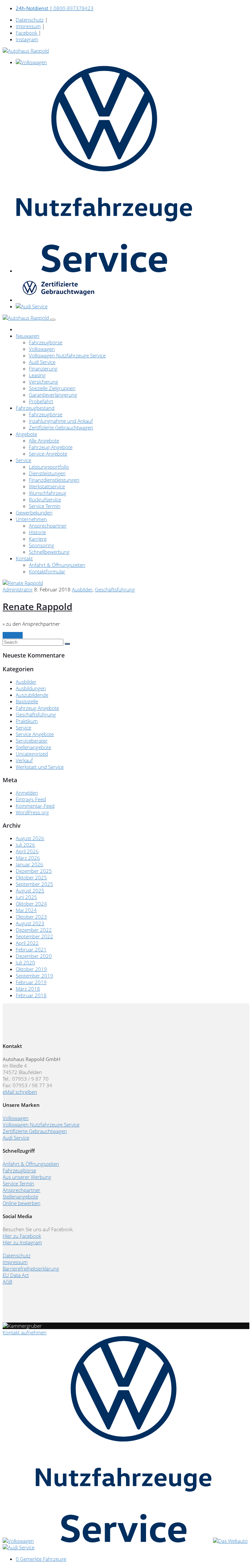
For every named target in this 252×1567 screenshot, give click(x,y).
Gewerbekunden (34, 512)
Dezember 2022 (34, 930)
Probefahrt (41, 401)
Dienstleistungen (47, 473)
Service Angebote (35, 734)
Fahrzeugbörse (45, 342)
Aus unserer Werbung (27, 1177)
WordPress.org (32, 812)
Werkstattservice (47, 486)
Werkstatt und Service (40, 767)
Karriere (38, 538)
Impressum (28, 26)
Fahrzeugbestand (35, 408)
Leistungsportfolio (49, 466)
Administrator (18, 589)
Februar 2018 (31, 995)
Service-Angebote (48, 453)
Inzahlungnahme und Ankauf (61, 421)
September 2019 (34, 975)
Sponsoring (41, 545)
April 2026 (27, 851)
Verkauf (24, 760)
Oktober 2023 (31, 916)
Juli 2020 (25, 962)
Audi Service (42, 362)
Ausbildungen (31, 688)
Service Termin (44, 506)
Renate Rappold (37, 606)
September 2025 (34, 884)
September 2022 (34, 936)
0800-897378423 (55, 8)
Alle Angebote (44, 440)
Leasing (37, 375)
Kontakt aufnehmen (25, 1332)
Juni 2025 (26, 897)
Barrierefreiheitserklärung (31, 1268)
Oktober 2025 (31, 877)
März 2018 (28, 988)
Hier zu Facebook (22, 1236)
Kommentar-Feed (35, 805)
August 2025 (30, 890)
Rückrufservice (45, 499)
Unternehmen (31, 519)
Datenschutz (30, 19)
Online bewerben (21, 1203)
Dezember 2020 (34, 956)
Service (23, 460)
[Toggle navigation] (52, 320)
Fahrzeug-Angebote (51, 447)
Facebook (27, 32)
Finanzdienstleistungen (54, 480)
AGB (7, 1281)
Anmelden (27, 792)
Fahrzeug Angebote (37, 708)
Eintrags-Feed (31, 799)
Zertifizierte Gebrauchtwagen (61, 427)
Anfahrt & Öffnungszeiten (57, 565)
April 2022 (27, 943)
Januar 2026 (29, 864)
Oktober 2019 (31, 969)
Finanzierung (43, 368)
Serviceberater (32, 740)
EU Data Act (16, 1275)
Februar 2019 (31, 982)
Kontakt (24, 558)
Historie (37, 532)
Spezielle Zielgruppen (52, 388)
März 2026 (28, 858)
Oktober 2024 (31, 903)
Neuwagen (27, 336)
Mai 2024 (26, 910)
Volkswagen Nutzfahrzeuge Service (67, 355)
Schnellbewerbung (49, 552)
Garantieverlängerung (53, 394)
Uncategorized (32, 753)
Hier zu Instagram (22, 1242)
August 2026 (30, 838)
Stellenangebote (33, 747)
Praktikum (27, 721)
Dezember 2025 (34, 871)
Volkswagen (42, 349)
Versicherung (43, 381)
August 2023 (30, 923)
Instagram (27, 39)
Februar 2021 (31, 949)
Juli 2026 (25, 844)
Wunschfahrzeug (47, 493)
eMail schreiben (20, 1092)
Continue (13, 635)
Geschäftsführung (115, 589)
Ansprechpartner (48, 525)
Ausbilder (82, 589)
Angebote (26, 434)
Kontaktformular (47, 571)
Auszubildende (32, 695)
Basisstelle (27, 701)
